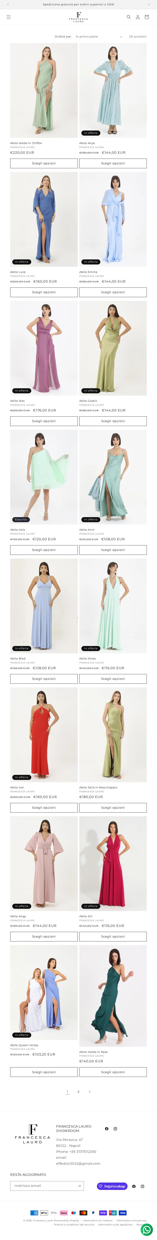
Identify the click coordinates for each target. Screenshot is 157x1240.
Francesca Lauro (43, 1220)
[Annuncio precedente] (7, 4)
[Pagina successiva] (89, 1091)
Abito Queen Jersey (24, 1045)
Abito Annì (87, 529)
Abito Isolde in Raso (93, 1051)
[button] (8, 17)
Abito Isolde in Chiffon (26, 143)
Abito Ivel (17, 787)
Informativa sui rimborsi (98, 1220)
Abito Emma (88, 272)
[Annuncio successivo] (149, 4)
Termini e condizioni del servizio (74, 1224)
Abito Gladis (88, 400)
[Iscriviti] (79, 1186)
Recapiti (142, 1224)
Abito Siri (86, 916)
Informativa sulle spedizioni (115, 1224)
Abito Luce (18, 272)
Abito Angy (18, 916)
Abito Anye (87, 143)
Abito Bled (18, 658)
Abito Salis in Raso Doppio (98, 787)
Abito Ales (17, 400)
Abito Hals (17, 529)
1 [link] (67, 1091)
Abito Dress (87, 658)
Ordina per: (63, 36)
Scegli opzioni (44, 163)
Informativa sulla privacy (132, 1220)
